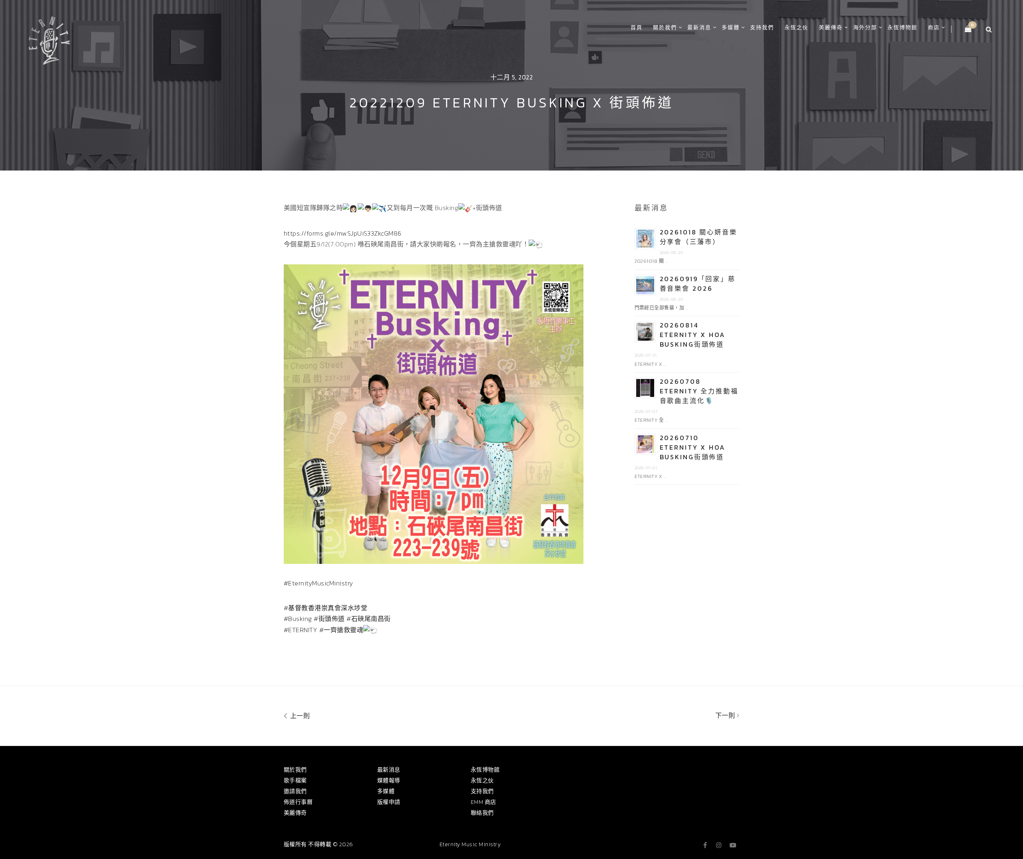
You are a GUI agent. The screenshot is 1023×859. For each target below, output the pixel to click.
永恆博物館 (903, 27)
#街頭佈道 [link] (329, 618)
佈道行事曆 (298, 802)
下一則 (726, 715)
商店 (934, 27)
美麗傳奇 (831, 27)
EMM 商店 (483, 802)
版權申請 (388, 802)
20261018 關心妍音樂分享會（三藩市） (698, 236)
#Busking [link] (298, 618)
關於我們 (665, 27)
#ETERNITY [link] (300, 630)
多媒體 (731, 27)
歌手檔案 (295, 780)
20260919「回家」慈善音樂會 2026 (698, 283)
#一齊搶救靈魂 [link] (341, 630)
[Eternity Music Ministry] (49, 39)
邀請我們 (295, 791)
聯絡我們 (482, 813)
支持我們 (762, 27)
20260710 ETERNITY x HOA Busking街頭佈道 (692, 447)
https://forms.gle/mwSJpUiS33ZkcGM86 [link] (343, 233)
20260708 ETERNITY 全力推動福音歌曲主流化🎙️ (699, 391)
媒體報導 (388, 780)
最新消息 (699, 27)
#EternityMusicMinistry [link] (318, 583)
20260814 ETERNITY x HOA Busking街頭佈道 (692, 334)
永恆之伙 (796, 27)
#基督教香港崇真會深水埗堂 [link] (325, 608)
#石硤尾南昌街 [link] (368, 618)
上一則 (299, 715)
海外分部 (865, 27)
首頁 (637, 27)
